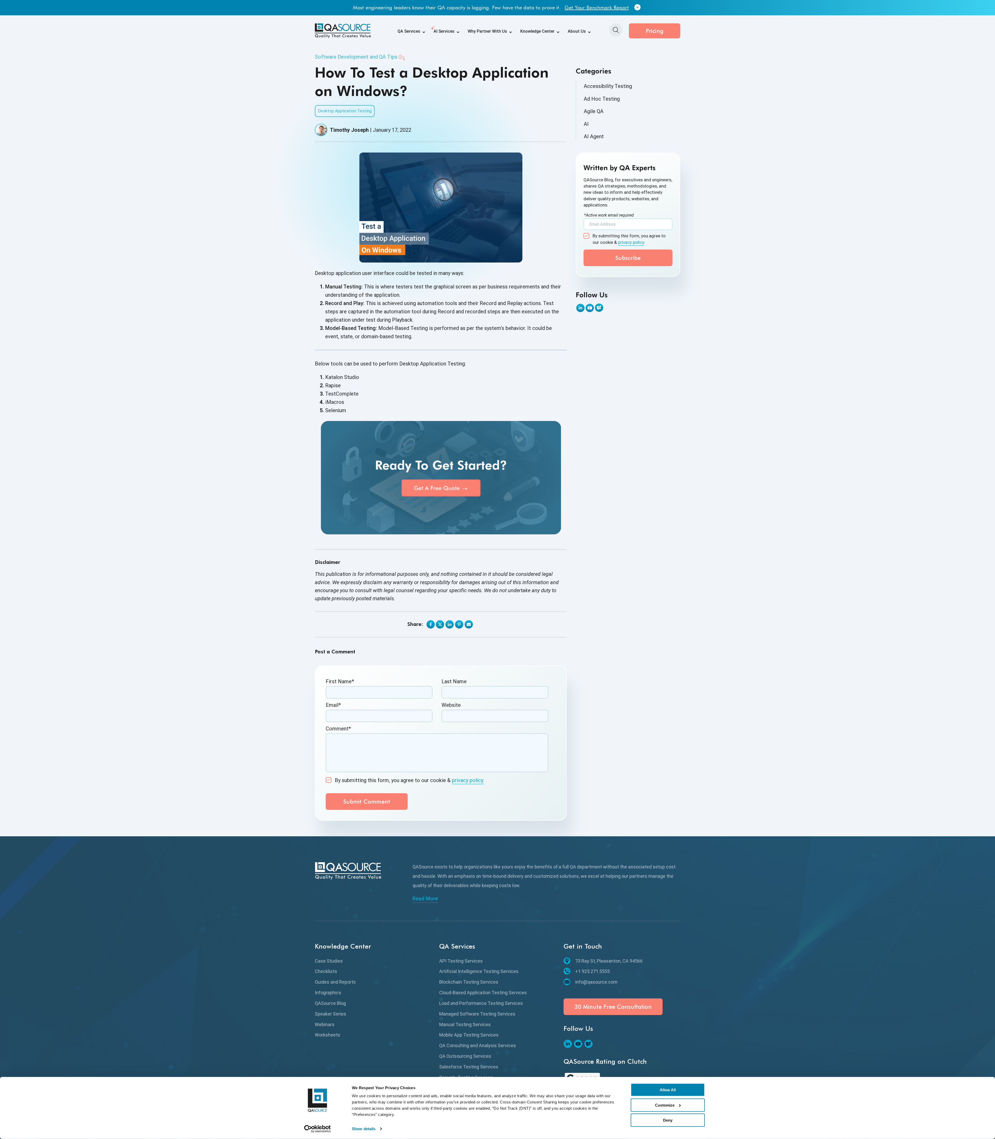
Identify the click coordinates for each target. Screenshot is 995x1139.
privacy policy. (468, 780)
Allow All (668, 1090)
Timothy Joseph (349, 130)
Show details (363, 1129)
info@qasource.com (596, 982)
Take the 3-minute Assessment (572, 7)
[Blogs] (599, 307)
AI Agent (594, 136)
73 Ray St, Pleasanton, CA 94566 (609, 961)
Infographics (328, 992)
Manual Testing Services (465, 1024)
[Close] (615, 7)
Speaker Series (330, 1014)
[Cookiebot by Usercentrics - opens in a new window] (317, 1129)
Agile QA (593, 111)
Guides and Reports (335, 982)
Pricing (654, 30)
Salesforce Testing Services (468, 1066)
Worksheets (327, 1035)
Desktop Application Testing (345, 110)
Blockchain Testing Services (468, 982)
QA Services (408, 31)
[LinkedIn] (580, 308)
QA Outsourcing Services (465, 1056)
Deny (667, 1120)
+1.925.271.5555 (592, 971)
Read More (425, 898)
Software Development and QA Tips (356, 57)
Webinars (325, 1024)
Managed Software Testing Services (477, 1014)
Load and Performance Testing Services (481, 1003)
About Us (577, 31)
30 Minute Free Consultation (613, 1006)
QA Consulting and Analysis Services (477, 1045)
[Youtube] (590, 308)
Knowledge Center (537, 31)
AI (586, 124)
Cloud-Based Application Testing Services (483, 992)
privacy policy (631, 242)
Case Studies (329, 961)
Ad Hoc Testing (602, 99)
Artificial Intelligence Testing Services (478, 971)
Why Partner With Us (487, 31)
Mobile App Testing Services (469, 1035)
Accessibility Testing (608, 86)
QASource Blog (330, 1003)
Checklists (326, 971)
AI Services (443, 31)
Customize (664, 1105)
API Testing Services (461, 961)
